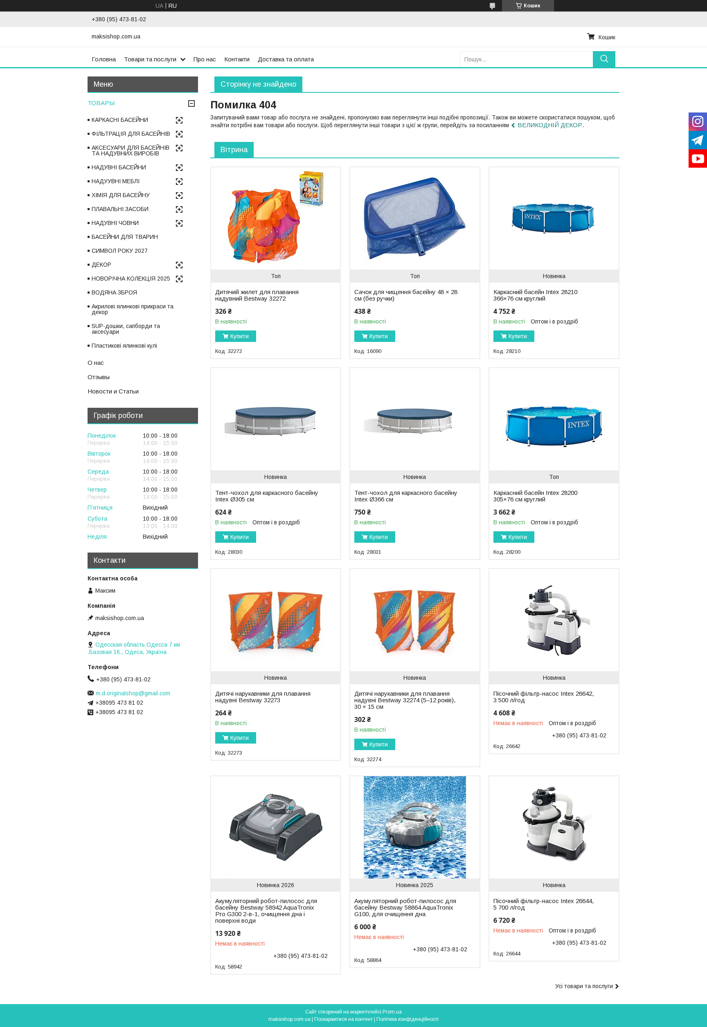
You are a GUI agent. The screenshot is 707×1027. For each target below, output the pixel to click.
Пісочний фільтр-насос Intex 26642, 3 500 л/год (543, 696)
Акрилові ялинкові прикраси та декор (132, 309)
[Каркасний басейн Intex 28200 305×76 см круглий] (553, 419)
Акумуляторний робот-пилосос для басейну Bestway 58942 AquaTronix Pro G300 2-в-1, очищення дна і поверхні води (266, 911)
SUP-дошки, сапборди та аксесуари (126, 329)
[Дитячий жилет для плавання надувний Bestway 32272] (275, 218)
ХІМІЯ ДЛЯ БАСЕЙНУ (121, 195)
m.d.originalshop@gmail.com (133, 693)
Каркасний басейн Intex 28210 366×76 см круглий (535, 295)
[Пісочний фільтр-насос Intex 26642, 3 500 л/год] (553, 620)
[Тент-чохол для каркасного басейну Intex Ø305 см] (275, 419)
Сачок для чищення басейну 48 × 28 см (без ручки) (405, 295)
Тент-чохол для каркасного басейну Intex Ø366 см (405, 496)
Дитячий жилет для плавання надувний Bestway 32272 (257, 295)
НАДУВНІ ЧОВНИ (115, 223)
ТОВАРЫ (101, 102)
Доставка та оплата (286, 59)
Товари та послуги (150, 59)
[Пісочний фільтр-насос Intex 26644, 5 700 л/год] (553, 827)
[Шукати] (604, 59)
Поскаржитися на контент (343, 1019)
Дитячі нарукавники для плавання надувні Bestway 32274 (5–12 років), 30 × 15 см (404, 700)
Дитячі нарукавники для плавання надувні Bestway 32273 (263, 696)
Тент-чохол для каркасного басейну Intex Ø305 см (266, 496)
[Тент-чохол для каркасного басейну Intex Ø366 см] (414, 419)
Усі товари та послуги (584, 986)
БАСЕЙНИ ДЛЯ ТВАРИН (125, 237)
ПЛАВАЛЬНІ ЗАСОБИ (120, 209)
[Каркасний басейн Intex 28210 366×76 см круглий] (553, 218)
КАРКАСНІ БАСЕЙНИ (120, 120)
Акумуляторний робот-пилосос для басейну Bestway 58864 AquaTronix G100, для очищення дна (405, 907)
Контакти (237, 59)
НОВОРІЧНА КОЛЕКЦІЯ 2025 (131, 278)
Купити (239, 336)
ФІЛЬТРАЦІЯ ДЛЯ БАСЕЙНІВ (131, 133)
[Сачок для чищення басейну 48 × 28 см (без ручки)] (414, 218)
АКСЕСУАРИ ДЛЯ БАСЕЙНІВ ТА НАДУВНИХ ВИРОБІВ (130, 150)
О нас (96, 362)
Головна (104, 59)
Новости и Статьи (113, 391)
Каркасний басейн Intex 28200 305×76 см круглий (535, 496)
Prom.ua (392, 1012)
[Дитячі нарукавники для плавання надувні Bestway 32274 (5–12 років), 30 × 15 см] (414, 620)
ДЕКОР (101, 264)
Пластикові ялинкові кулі (124, 345)
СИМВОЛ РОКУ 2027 (120, 250)
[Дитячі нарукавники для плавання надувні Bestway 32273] (275, 620)
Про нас (205, 59)
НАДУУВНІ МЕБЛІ (116, 181)
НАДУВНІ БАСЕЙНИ (119, 167)
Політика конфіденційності (407, 1019)
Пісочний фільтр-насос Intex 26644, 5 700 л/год (543, 904)
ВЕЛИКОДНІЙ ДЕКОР (550, 124)
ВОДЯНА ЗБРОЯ (114, 292)
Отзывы (99, 376)
